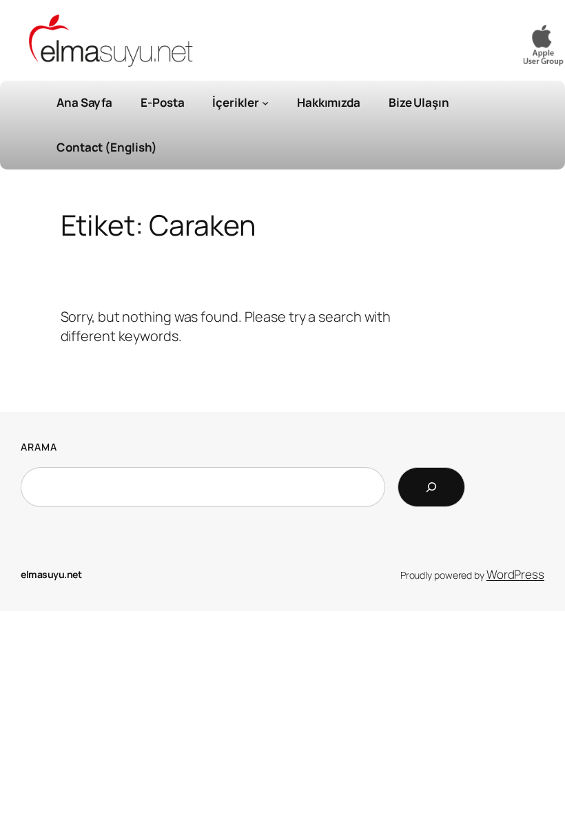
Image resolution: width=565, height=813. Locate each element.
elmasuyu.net (51, 574)
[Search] (431, 487)
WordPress (515, 574)
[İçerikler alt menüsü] (265, 102)
